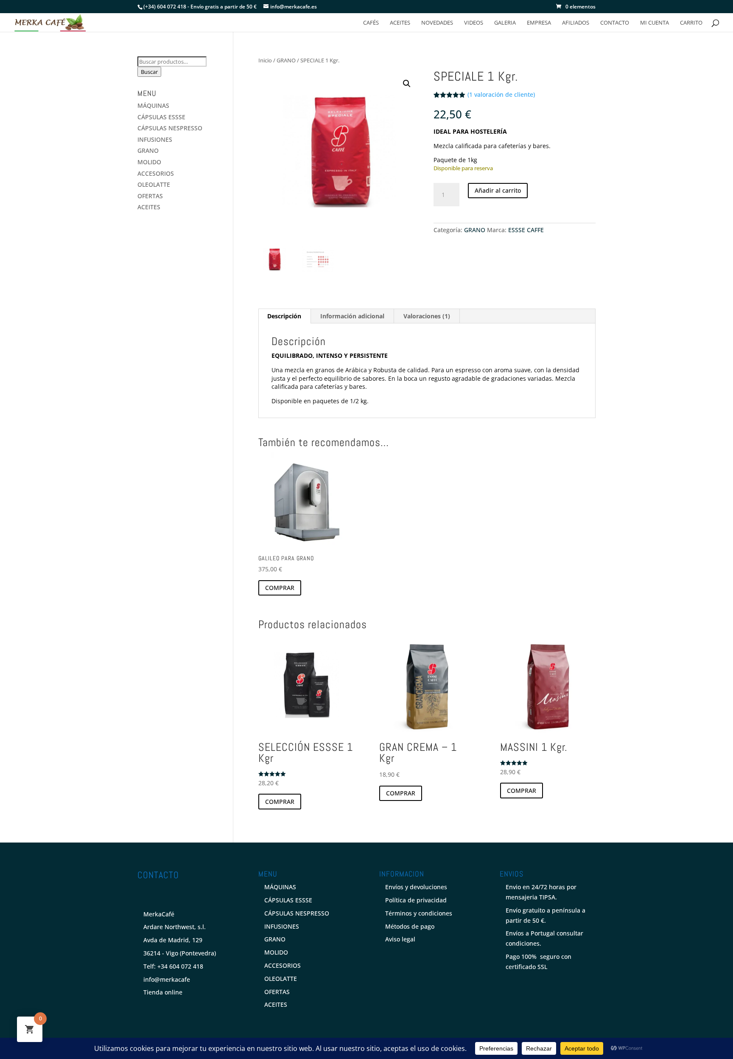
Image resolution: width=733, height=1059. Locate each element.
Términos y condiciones (418, 913)
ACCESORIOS (155, 173)
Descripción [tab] (284, 316)
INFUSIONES (154, 139)
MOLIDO (149, 162)
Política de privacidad (416, 900)
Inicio (265, 60)
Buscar (149, 72)
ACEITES (400, 23)
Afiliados (575, 23)
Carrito (691, 23)
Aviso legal (400, 939)
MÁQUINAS (153, 105)
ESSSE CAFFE (526, 230)
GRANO (286, 60)
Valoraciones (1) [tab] (426, 316)
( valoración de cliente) (501, 94)
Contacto (614, 23)
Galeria (505, 23)
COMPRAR (279, 588)
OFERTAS (150, 196)
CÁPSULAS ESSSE (161, 117)
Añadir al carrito (498, 190)
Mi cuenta (654, 23)
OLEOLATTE (153, 184)
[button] (406, 83)
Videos (473, 23)
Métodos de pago (409, 926)
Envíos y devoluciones (416, 887)
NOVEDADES (437, 23)
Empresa (539, 23)
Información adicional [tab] (352, 316)
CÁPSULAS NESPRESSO (169, 128)
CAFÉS (371, 23)
